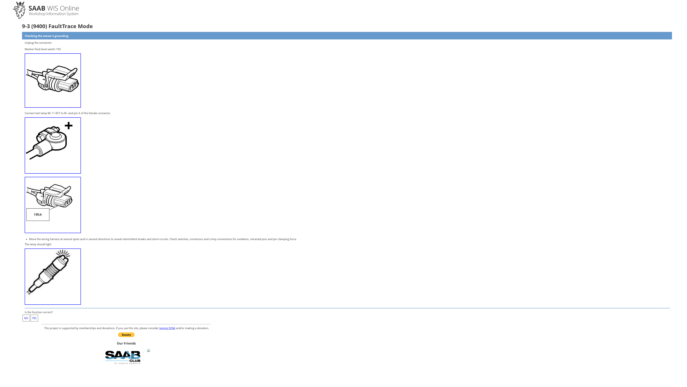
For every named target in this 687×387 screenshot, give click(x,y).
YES (34, 318)
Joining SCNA (167, 328)
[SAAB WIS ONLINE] (42, 18)
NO (26, 318)
